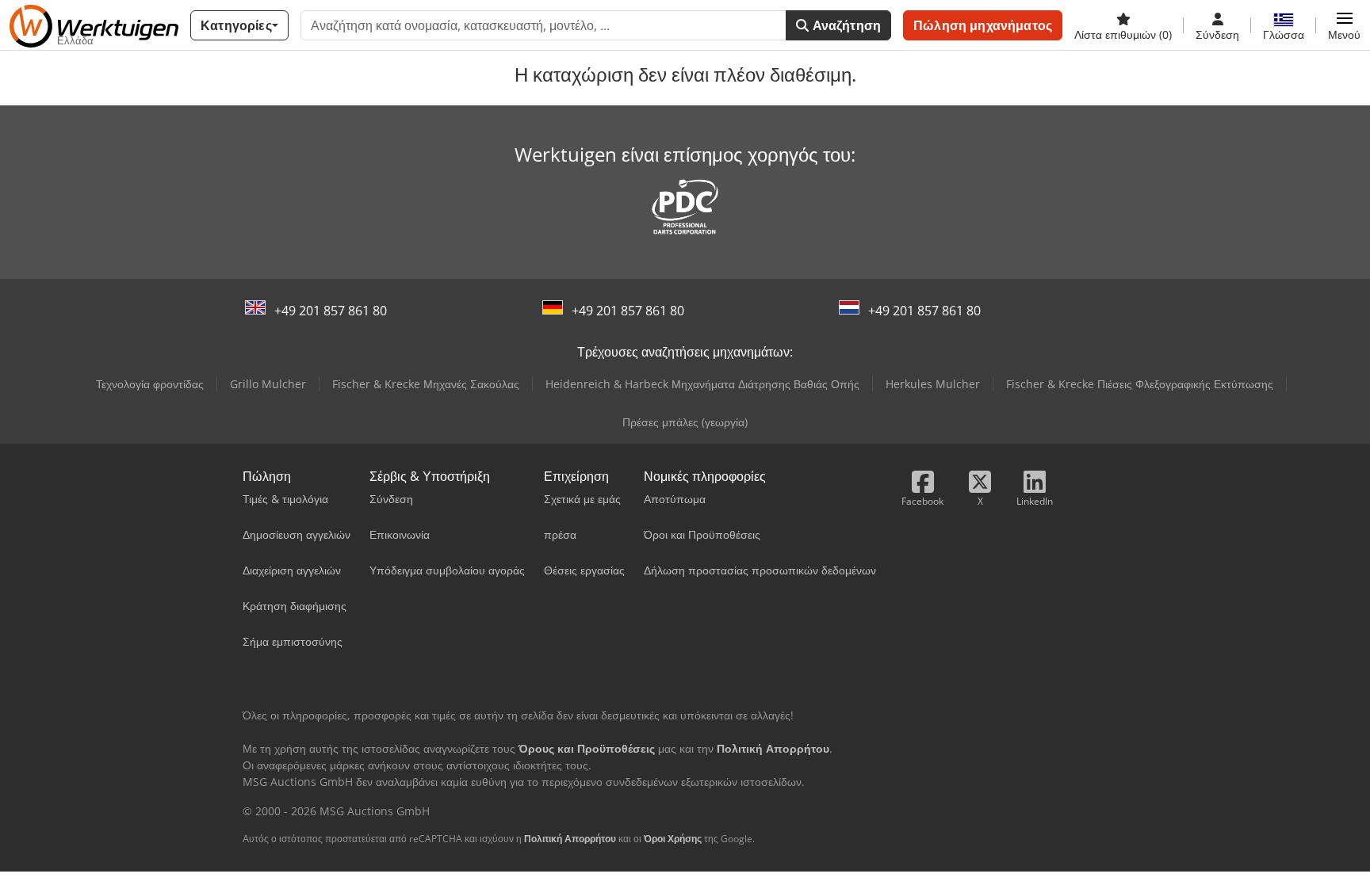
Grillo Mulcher (268, 383)
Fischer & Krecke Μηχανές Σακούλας (425, 383)
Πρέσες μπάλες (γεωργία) (685, 421)
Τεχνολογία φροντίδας (150, 383)
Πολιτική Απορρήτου (570, 838)
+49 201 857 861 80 (330, 310)
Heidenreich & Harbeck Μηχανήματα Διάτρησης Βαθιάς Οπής (702, 383)
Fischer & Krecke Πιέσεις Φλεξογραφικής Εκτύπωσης (1139, 383)
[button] (1344, 25)
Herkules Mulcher (933, 383)
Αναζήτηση (845, 25)
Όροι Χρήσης (673, 838)
